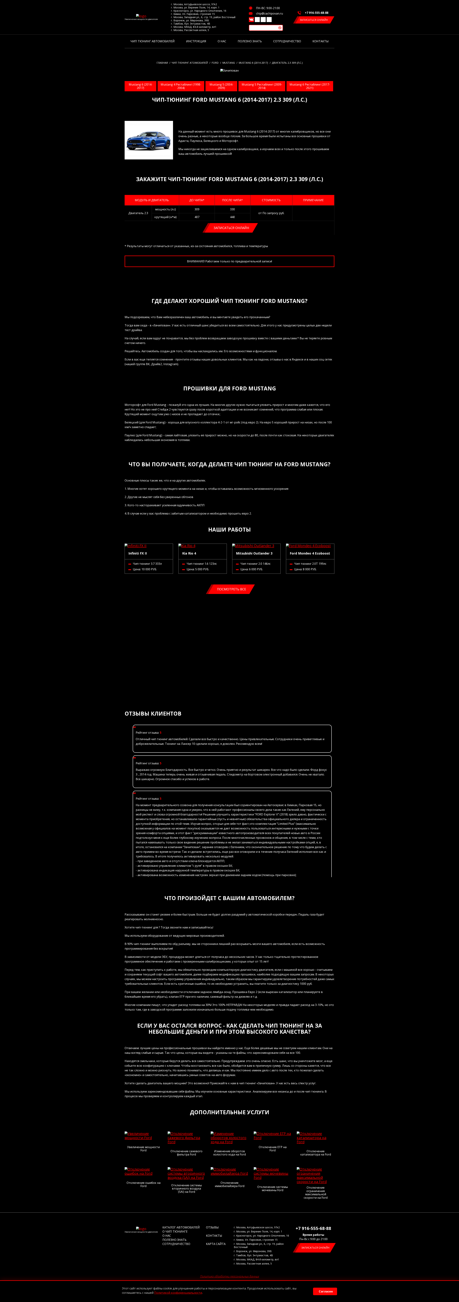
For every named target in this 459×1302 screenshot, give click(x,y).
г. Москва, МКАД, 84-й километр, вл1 (193, 27)
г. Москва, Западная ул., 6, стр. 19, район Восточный (203, 17)
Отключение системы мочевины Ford (272, 1188)
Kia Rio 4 (189, 553)
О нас (222, 41)
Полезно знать (250, 41)
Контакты (321, 41)
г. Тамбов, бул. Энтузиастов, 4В (190, 23)
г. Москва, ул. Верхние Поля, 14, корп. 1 (195, 7)
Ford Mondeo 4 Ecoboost (310, 553)
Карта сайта (216, 1244)
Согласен (326, 1291)
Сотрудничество (287, 41)
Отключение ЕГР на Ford (273, 1148)
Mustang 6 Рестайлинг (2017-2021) (310, 86)
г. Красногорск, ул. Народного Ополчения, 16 (198, 10)
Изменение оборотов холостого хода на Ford (229, 1153)
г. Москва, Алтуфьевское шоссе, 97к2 (194, 4)
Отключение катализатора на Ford (315, 1153)
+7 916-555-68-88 (316, 12)
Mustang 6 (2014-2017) (140, 86)
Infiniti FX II (137, 553)
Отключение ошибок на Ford (143, 1184)
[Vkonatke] (251, 19)
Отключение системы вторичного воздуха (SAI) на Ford (186, 1189)
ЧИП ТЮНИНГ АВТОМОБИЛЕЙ (152, 41)
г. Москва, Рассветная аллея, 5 (190, 30)
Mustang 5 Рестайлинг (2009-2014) (262, 86)
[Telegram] (263, 19)
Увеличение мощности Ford (143, 1148)
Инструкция (196, 41)
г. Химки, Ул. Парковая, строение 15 (193, 14)
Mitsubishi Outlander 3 (254, 553)
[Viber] (257, 19)
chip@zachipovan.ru (269, 13)
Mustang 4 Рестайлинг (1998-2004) (181, 86)
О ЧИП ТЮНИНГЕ (175, 1231)
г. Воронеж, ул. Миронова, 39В (190, 20)
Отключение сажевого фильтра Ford (186, 1153)
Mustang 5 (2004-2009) (221, 86)
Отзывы (212, 1227)
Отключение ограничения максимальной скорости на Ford (316, 1192)
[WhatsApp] (269, 19)
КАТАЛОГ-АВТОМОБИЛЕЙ (181, 1227)
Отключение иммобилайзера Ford (229, 1184)
